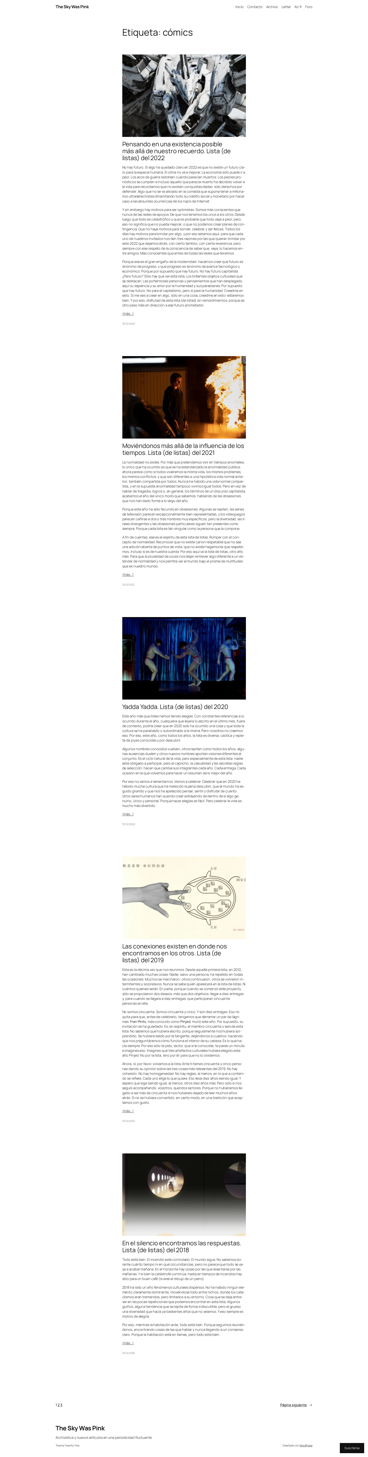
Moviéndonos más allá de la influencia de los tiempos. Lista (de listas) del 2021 (183, 449)
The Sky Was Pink (72, 7)
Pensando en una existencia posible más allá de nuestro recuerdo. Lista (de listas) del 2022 (176, 151)
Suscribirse (352, 1448)
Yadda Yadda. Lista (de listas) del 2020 (175, 706)
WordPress (306, 1445)
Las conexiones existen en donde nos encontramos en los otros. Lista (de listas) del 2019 (174, 953)
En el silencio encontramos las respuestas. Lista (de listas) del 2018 (181, 1246)
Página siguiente (296, 1405)
